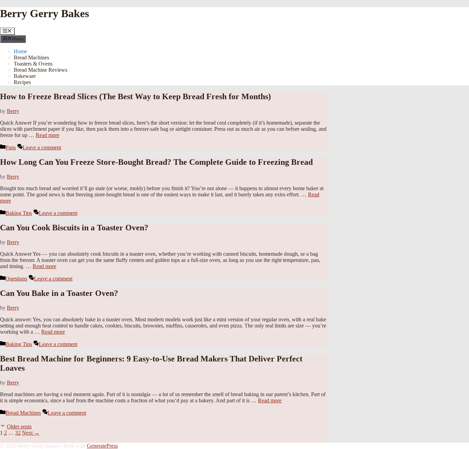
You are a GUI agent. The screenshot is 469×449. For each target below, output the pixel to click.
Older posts (19, 426)
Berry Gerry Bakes (44, 13)
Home (20, 51)
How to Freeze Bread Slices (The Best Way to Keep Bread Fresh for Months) (135, 96)
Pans (10, 147)
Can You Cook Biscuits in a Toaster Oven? (74, 227)
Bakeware (25, 76)
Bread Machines (31, 57)
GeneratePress (102, 446)
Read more (47, 135)
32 (18, 433)
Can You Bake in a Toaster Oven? (59, 293)
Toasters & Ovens (33, 64)
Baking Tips (18, 213)
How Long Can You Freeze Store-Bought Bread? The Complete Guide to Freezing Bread (156, 162)
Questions (16, 278)
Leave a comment (42, 147)
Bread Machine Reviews (40, 70)
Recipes (22, 82)
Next (30, 433)
